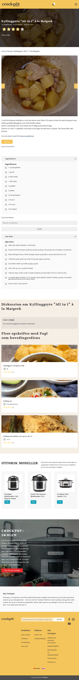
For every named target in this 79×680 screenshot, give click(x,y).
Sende (39, 229)
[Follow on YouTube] (69, 623)
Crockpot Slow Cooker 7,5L (63, 495)
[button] (76, 4)
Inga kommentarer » (8, 146)
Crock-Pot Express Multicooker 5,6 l (38, 495)
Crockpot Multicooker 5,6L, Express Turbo (11, 496)
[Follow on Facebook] (69, 619)
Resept (10, 51)
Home (3, 51)
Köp (7, 502)
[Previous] (4, 488)
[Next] (75, 488)
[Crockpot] (11, 4)
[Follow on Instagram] (73, 619)
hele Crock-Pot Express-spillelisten (21, 136)
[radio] (4, 29)
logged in (16, 324)
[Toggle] (75, 159)
